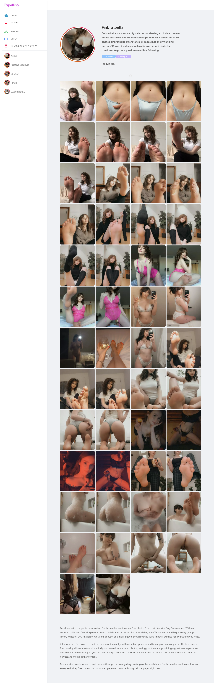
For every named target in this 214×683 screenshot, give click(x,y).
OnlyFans (109, 56)
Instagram (123, 56)
